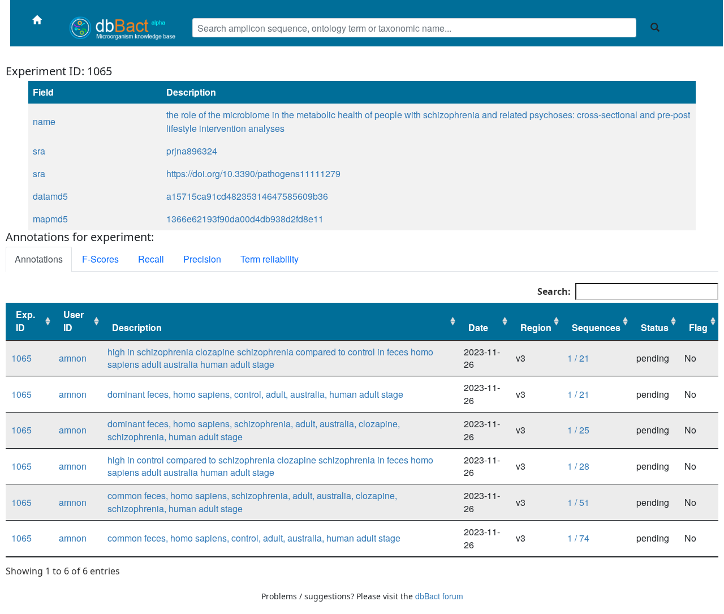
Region (535, 327)
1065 (21, 357)
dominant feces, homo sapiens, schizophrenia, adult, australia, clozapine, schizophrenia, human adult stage (253, 430)
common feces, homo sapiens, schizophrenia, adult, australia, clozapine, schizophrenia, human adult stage (252, 502)
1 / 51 (578, 502)
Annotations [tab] (39, 258)
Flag (698, 327)
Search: (554, 291)
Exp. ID (25, 321)
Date (478, 327)
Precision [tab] (202, 258)
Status (655, 327)
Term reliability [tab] (269, 258)
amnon (73, 357)
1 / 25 (578, 429)
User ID (73, 321)
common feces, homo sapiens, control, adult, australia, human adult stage (253, 537)
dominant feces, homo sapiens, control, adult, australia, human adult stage (255, 394)
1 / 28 (578, 466)
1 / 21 (578, 357)
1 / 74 (578, 537)
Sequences (596, 327)
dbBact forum (439, 596)
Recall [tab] (151, 258)
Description (137, 327)
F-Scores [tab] (100, 258)
